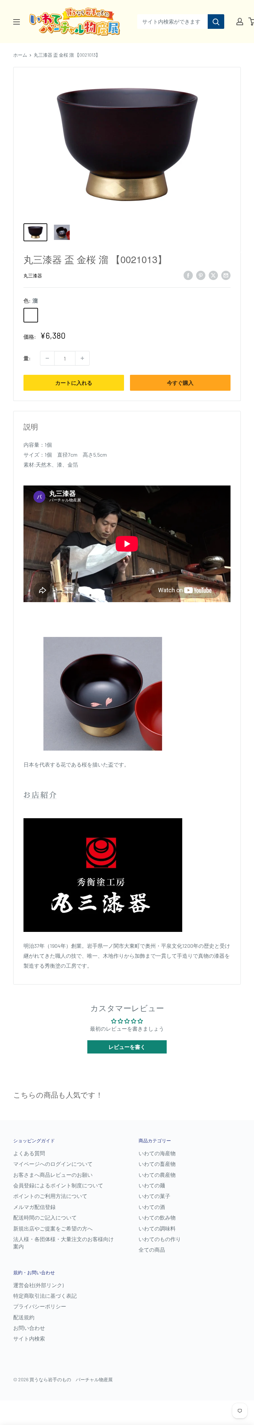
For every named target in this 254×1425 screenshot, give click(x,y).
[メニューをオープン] (16, 22)
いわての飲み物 (157, 1217)
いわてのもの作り (160, 1239)
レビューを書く (127, 1047)
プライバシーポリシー (39, 1306)
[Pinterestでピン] (200, 275)
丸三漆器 (32, 275)
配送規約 (23, 1317)
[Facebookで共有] (188, 275)
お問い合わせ (29, 1328)
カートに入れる (73, 382)
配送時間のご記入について (45, 1217)
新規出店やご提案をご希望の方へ (53, 1228)
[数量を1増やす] (82, 358)
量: (27, 358)
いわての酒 (152, 1207)
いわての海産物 (157, 1153)
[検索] (216, 21)
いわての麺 (152, 1185)
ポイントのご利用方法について (50, 1196)
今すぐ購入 (180, 382)
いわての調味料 (157, 1228)
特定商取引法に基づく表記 (45, 1295)
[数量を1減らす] (47, 358)
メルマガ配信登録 (34, 1207)
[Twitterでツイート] (213, 275)
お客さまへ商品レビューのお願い (53, 1174)
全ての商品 (152, 1249)
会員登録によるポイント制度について (58, 1185)
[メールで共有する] (226, 275)
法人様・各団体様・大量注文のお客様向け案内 (63, 1242)
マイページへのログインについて (53, 1164)
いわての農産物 (157, 1174)
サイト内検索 (29, 1338)
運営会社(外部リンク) (38, 1285)
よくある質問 (29, 1153)
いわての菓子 (154, 1196)
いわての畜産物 (157, 1164)
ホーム (20, 55)
